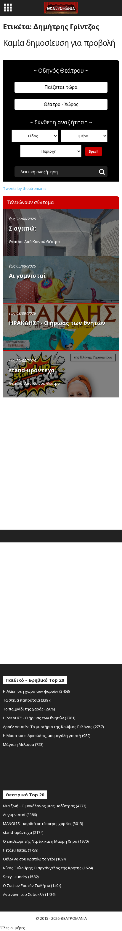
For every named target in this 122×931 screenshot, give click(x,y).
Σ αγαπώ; (22, 228)
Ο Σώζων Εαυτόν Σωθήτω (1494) (32, 885)
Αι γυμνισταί (27, 276)
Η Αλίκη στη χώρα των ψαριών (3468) (36, 691)
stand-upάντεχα (32, 370)
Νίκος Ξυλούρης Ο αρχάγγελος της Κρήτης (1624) (48, 867)
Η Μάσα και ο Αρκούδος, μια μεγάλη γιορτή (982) (47, 735)
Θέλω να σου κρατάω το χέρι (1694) (35, 859)
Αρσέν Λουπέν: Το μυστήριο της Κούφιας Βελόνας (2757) (53, 726)
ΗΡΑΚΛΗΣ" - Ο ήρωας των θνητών (57, 323)
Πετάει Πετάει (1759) (20, 850)
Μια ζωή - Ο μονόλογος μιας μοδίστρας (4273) (44, 805)
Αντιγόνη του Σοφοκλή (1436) (29, 894)
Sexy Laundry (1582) (21, 876)
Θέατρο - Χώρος (61, 104)
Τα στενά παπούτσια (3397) (27, 700)
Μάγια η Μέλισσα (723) (23, 744)
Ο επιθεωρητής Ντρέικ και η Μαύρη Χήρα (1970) (46, 841)
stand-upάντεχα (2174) (23, 832)
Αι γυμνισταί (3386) (20, 814)
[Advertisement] (61, 462)
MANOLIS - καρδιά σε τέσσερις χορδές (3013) (43, 823)
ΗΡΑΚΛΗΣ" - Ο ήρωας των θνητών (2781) (39, 717)
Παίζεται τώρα (61, 87)
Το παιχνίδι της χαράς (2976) (29, 709)
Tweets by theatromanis (24, 188)
